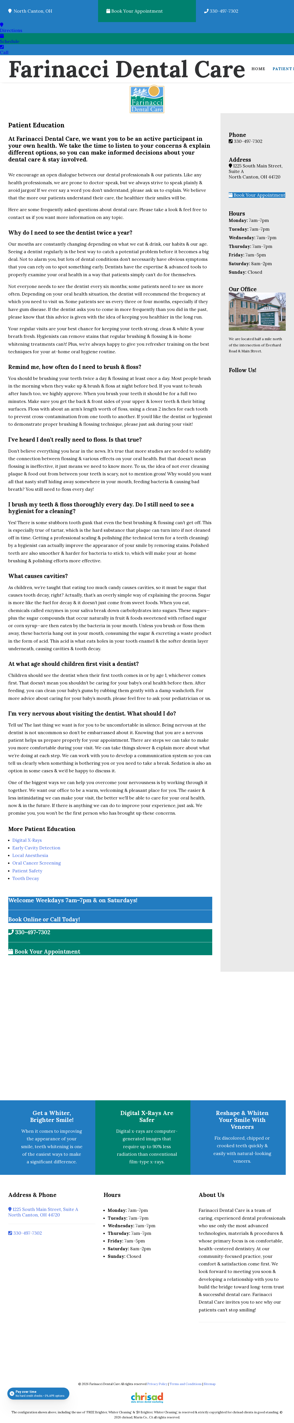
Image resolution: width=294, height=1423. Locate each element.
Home (258, 68)
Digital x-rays (130, 1131)
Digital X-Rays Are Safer (146, 1116)
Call (4, 52)
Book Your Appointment (136, 11)
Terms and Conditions (186, 1384)
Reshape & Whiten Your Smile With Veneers (242, 1119)
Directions (11, 30)
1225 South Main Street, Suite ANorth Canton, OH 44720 (43, 1212)
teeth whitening (52, 1146)
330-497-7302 (223, 11)
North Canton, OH (31, 11)
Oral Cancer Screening (36, 863)
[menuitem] (258, 68)
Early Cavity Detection (36, 848)
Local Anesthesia (30, 855)
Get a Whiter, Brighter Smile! (52, 1116)
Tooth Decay (25, 878)
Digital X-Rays (27, 840)
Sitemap (210, 1384)
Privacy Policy (157, 1384)
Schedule (10, 41)
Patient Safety (27, 871)
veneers (241, 1161)
